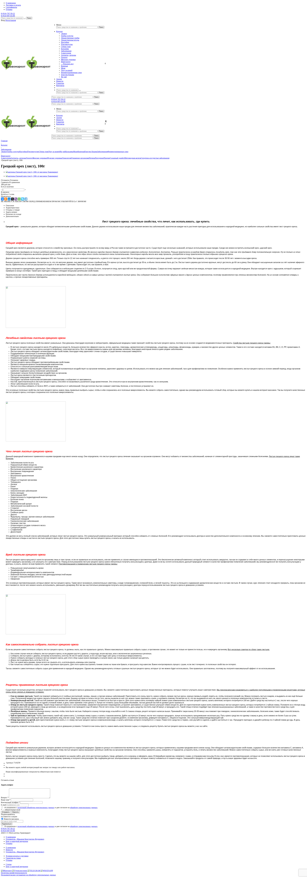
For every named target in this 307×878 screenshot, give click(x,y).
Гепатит (64, 57)
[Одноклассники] (5, 199)
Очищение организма (80, 158)
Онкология (66, 158)
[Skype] (22, 199)
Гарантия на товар (13, 858)
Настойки (65, 42)
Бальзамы (65, 49)
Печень (92, 158)
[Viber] (15, 199)
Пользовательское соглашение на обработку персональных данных (28, 875)
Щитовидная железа (132, 158)
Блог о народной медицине (17, 841)
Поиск (29, 18)
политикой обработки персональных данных (36, 808)
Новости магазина (11, 819)
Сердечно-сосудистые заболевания (155, 158)
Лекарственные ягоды (70, 40)
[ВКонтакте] (2, 199)
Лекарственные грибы (70, 38)
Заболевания (66, 51)
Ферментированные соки (71, 72)
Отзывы (9, 843)
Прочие (107, 158)
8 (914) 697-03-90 (8, 16)
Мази (63, 68)
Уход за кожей (66, 70)
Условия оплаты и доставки (17, 856)
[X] (12, 199)
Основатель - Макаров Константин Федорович (25, 839)
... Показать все (67, 64)
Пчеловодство (67, 44)
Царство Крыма (67, 75)
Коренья (64, 66)
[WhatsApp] (19, 199)
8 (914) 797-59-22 (8, 13)
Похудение (99, 158)
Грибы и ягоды (67, 36)
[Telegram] (25, 199)
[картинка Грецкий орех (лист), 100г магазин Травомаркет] (32, 172)
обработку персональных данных (83, 808)
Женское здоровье (68, 60)
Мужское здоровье (54, 158)
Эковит (64, 34)
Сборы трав (66, 47)
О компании (11, 837)
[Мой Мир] (9, 199)
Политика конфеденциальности (14, 873)
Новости (9, 850)
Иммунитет (66, 62)
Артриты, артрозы (68, 55)
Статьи (9, 864)
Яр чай (64, 77)
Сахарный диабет (117, 158)
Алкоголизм (66, 53)
